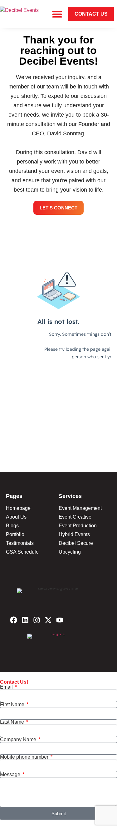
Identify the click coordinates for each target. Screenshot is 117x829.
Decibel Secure (76, 543)
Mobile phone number (25, 757)
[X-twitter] (48, 620)
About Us (16, 517)
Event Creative (75, 517)
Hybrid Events (74, 534)
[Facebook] (13, 620)
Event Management (80, 508)
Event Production (78, 525)
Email (7, 687)
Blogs (12, 525)
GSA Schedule (22, 552)
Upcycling (70, 552)
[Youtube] (59, 620)
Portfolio (15, 534)
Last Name (12, 722)
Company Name (18, 739)
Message (11, 774)
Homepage (18, 508)
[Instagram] (36, 620)
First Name (13, 704)
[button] (57, 14)
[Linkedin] (25, 620)
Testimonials (20, 543)
